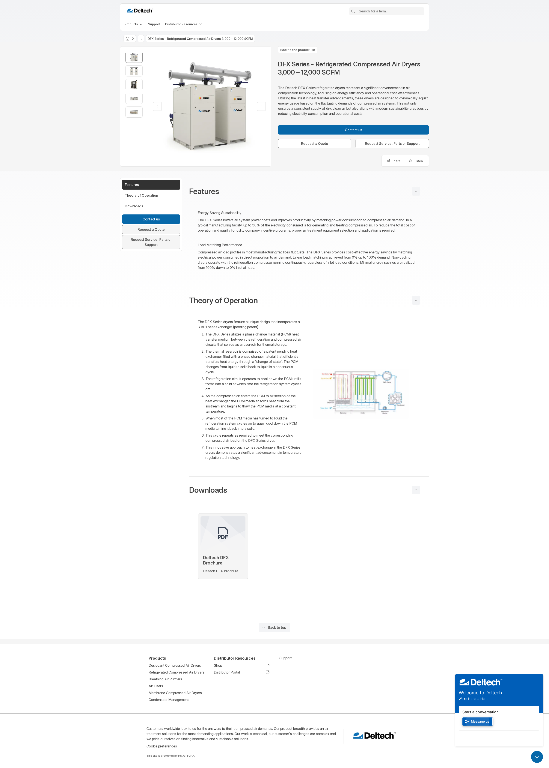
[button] (309, 191)
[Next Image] (261, 106)
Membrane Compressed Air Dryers (175, 693)
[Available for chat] (537, 757)
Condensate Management (169, 700)
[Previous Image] (157, 106)
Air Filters (156, 686)
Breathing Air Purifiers (165, 679)
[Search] (353, 11)
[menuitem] (134, 24)
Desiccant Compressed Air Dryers (175, 665)
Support (285, 658)
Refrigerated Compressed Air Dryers (176, 672)
